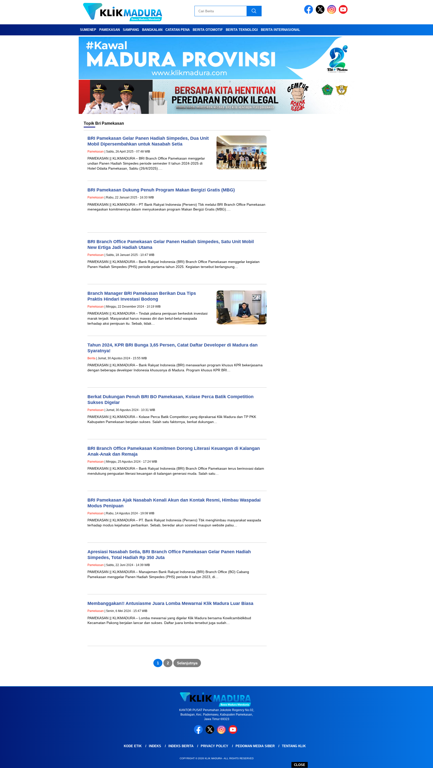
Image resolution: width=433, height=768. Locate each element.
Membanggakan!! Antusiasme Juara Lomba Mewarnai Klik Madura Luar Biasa (170, 603)
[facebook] (309, 13)
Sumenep (88, 30)
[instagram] (332, 13)
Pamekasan (109, 30)
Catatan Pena (177, 30)
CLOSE (299, 765)
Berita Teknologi (242, 30)
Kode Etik (133, 746)
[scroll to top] (416, 760)
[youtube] (344, 13)
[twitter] (321, 13)
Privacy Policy (214, 746)
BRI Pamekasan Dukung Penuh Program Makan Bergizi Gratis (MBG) (161, 189)
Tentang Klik (294, 746)
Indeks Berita (180, 746)
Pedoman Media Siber (255, 746)
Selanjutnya (187, 663)
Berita (91, 358)
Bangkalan (152, 30)
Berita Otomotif (208, 30)
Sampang (131, 30)
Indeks (155, 746)
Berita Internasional (280, 30)
